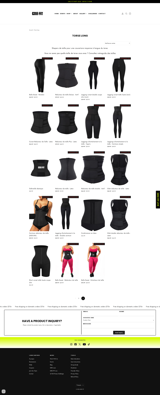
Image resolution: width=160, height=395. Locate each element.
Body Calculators (75, 359)
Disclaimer (74, 368)
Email (85, 311)
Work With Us (54, 359)
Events (62, 14)
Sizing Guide (74, 365)
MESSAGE (87, 324)
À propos (31, 359)
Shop (69, 14)
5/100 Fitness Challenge (57, 374)
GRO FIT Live (53, 371)
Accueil (31, 30)
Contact (102, 14)
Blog (51, 365)
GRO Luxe (53, 368)
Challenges (92, 14)
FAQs (30, 365)
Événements (32, 362)
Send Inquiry (119, 333)
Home (57, 14)
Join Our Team (33, 371)
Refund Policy (74, 377)
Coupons (31, 368)
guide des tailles (109, 53)
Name (121, 311)
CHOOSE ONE (88, 317)
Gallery (82, 14)
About (75, 14)
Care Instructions (75, 362)
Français (79, 385)
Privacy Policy (74, 374)
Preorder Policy (75, 371)
